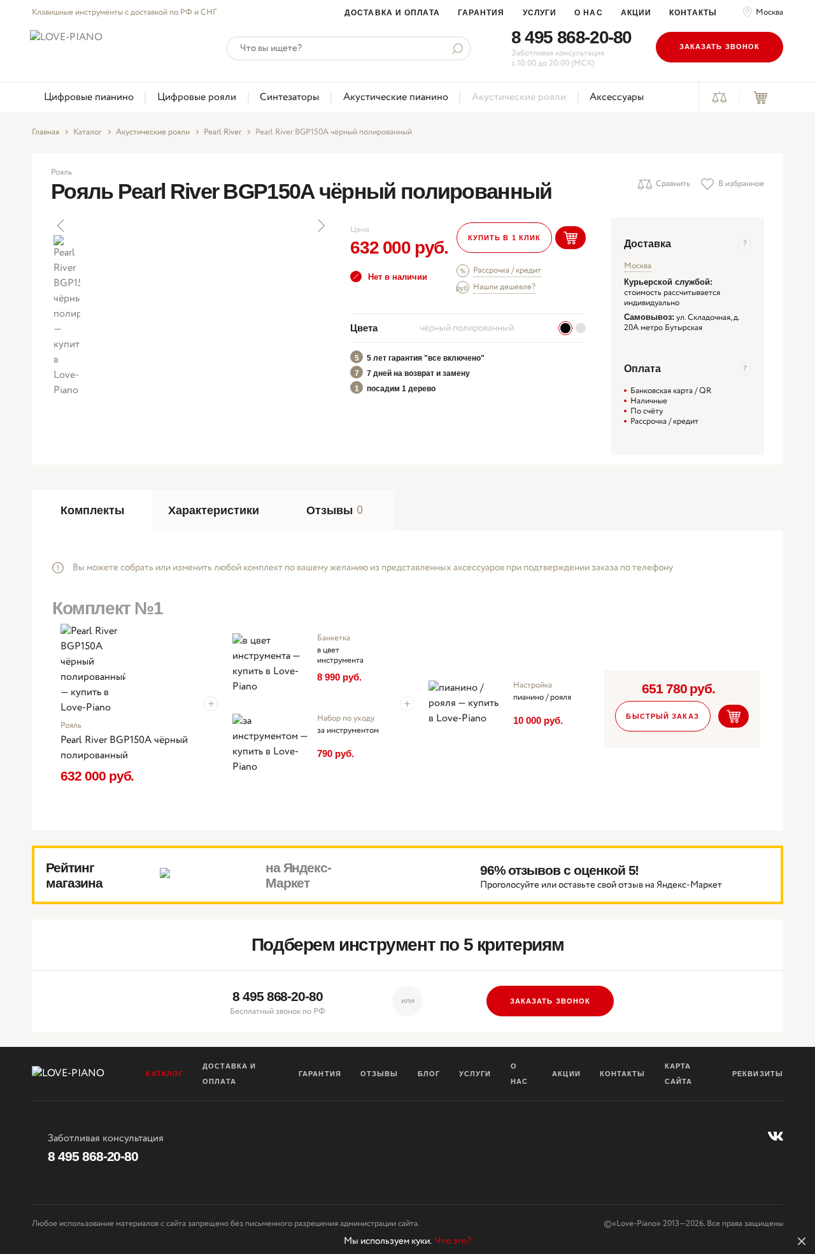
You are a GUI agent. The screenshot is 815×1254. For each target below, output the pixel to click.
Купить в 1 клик (504, 237)
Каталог (87, 132)
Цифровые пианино (89, 97)
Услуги (540, 12)
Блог (429, 1073)
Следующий (320, 225)
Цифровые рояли (196, 97)
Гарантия (481, 12)
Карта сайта (679, 1073)
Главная (45, 132)
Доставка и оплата (392, 12)
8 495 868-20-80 (571, 37)
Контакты (693, 12)
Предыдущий (61, 225)
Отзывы (379, 1073)
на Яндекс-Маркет (299, 875)
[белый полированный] (581, 328)
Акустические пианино (395, 97)
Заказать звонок (719, 46)
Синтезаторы (289, 97)
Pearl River (222, 132)
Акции (636, 12)
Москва (769, 13)
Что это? (453, 1241)
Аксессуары (617, 97)
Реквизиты (757, 1073)
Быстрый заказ (662, 716)
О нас (588, 12)
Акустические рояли (519, 97)
